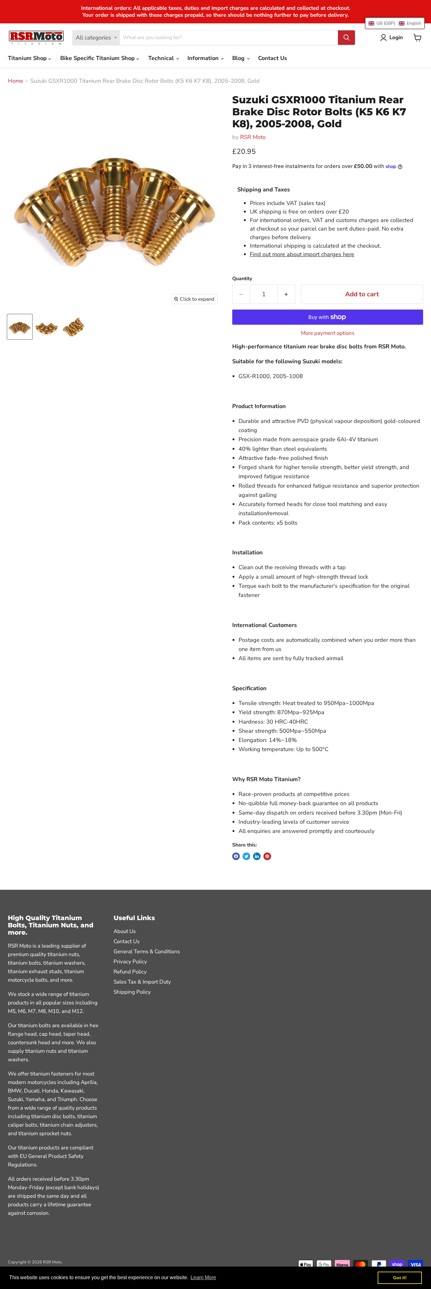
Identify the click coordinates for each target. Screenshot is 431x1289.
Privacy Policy (130, 961)
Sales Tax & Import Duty (142, 981)
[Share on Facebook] (236, 856)
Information (203, 58)
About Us (125, 931)
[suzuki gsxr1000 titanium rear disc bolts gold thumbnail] (19, 326)
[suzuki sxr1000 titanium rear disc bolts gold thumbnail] (46, 326)
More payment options (327, 333)
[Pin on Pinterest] (267, 856)
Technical (161, 58)
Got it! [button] (400, 1277)
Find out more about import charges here (302, 254)
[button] (394, 23)
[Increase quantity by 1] (286, 294)
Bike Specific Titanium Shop (98, 58)
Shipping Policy (132, 992)
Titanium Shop (28, 58)
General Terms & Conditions (147, 951)
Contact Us (272, 58)
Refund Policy (130, 971)
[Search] (346, 37)
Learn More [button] (203, 1277)
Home (15, 81)
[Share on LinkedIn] (257, 856)
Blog (239, 58)
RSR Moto (253, 137)
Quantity (242, 278)
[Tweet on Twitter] (246, 856)
